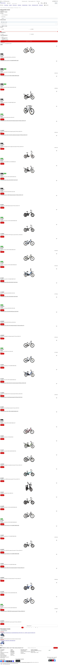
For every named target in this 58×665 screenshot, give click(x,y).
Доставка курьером (23, 650)
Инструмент (6, 5)
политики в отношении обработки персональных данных (14, 662)
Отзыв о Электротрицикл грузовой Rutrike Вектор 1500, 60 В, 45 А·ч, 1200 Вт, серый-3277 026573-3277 (19, 632)
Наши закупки (12, 655)
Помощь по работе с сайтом (34, 652)
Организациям (12, 653)
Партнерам (12, 654)
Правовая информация (3, 655)
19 (35, 627)
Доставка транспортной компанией (25, 651)
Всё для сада (15, 5)
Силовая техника (24, 5)
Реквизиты (1, 650)
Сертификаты (2, 653)
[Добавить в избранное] (56, 46)
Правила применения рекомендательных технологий (4, 656)
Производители (2, 654)
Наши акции (12, 650)
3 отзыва (1, 640)
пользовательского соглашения (26, 662)
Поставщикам (12, 652)
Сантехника (41, 5)
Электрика (19, 5)
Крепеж (10, 5)
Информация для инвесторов (4, 652)
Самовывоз (22, 652)
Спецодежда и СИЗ (35, 5)
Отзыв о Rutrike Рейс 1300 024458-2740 (9, 640)
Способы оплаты (23, 653)
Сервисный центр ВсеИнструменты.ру (36, 650)
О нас (1, 651)
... (33, 627)
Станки (30, 5)
